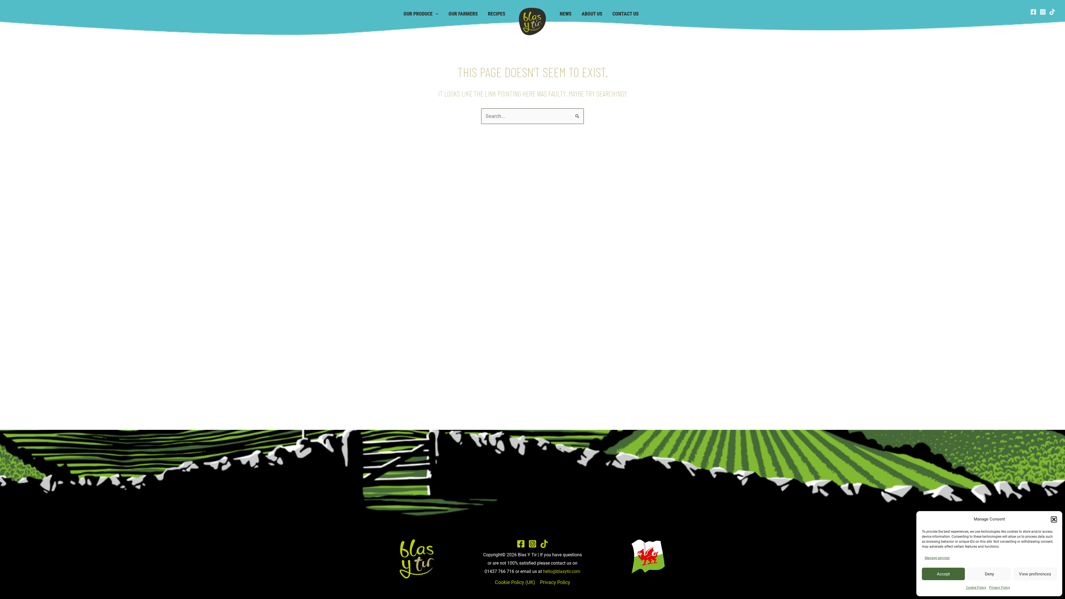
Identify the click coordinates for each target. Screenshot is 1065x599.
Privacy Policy (999, 588)
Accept (943, 574)
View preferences (1035, 574)
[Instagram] (1043, 12)
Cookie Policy (976, 588)
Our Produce (418, 14)
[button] (1054, 519)
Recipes (496, 14)
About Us (592, 14)
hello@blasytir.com (561, 571)
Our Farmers (463, 14)
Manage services (937, 558)
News (566, 14)
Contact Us (625, 14)
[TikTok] (1052, 12)
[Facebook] (1033, 12)
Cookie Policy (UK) (515, 582)
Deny (989, 574)
